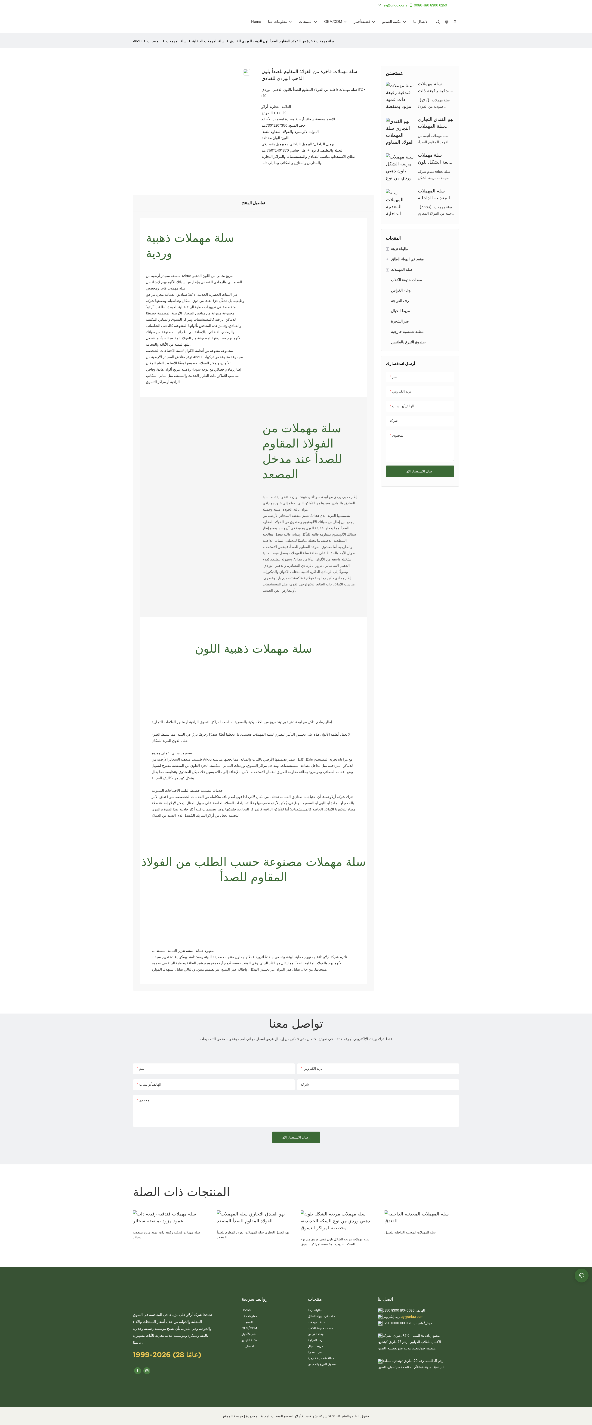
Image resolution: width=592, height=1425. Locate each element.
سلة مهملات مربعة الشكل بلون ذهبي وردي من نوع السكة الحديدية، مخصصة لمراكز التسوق (436, 158)
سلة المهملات (176, 41)
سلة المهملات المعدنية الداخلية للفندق (434, 194)
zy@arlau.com (412, 1317)
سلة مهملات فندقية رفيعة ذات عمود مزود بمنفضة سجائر (435, 87)
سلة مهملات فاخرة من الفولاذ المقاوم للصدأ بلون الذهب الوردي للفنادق (282, 41)
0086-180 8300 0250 (430, 5)
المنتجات (153, 41)
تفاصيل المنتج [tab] (253, 203)
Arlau (137, 41)
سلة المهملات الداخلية (208, 41)
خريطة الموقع (233, 1416)
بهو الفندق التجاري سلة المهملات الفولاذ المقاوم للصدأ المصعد (436, 123)
